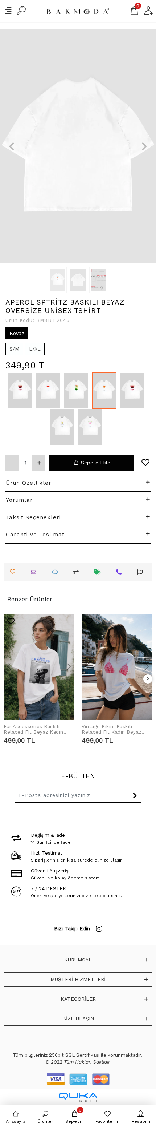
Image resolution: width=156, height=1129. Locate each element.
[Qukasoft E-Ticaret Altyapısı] (78, 1097)
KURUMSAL (78, 960)
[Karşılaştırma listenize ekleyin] (77, 572)
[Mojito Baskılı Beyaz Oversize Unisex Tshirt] (76, 390)
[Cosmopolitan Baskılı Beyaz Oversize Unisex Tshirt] (90, 427)
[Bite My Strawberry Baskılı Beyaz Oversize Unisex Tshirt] (20, 390)
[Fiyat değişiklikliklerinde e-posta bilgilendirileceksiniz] (99, 572)
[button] (12, 146)
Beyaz (16, 333)
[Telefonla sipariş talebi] (120, 572)
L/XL (35, 349)
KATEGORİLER (78, 999)
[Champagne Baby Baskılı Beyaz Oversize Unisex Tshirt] (62, 427)
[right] (148, 679)
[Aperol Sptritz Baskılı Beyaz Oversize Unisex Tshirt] (104, 390)
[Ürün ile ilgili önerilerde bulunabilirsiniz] (141, 572)
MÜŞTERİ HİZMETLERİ (78, 979)
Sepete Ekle (95, 462)
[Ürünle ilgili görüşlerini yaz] (56, 572)
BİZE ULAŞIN (78, 1018)
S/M (14, 349)
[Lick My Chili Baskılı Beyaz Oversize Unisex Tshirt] (48, 390)
